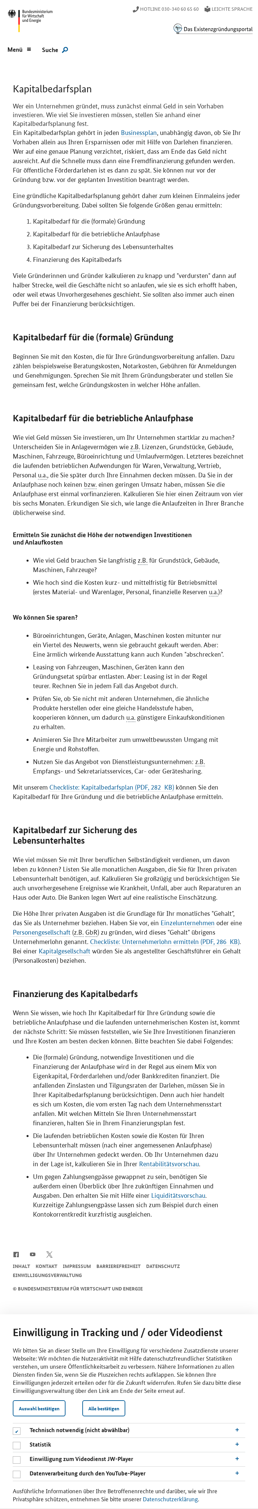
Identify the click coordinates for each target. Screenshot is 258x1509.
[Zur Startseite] (213, 28)
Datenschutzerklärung (170, 1499)
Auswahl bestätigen (39, 1408)
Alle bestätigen (103, 1408)
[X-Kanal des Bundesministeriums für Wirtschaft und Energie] (49, 1254)
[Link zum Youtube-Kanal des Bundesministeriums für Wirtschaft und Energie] (33, 1254)
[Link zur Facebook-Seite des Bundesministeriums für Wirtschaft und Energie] (16, 1254)
